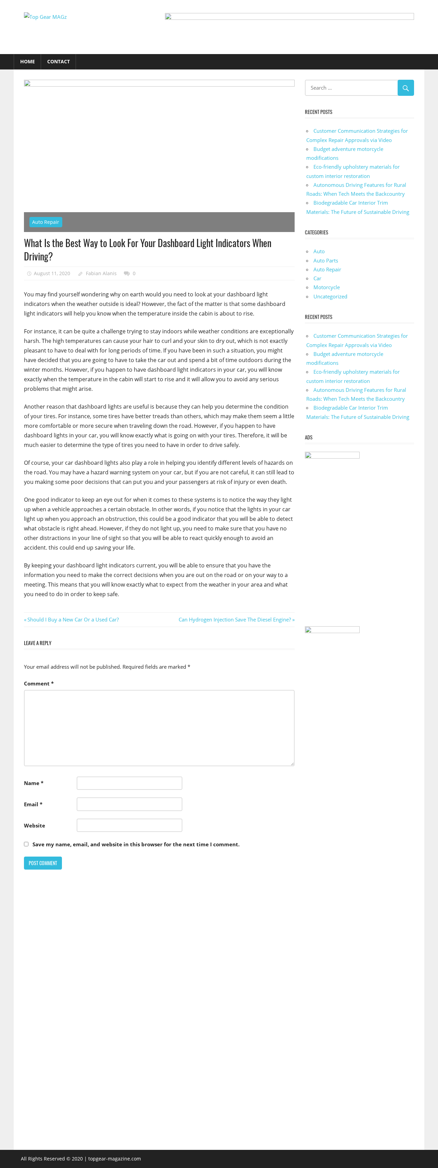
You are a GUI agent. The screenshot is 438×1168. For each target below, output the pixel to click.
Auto (319, 251)
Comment (39, 683)
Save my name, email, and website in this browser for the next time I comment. (136, 844)
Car (317, 278)
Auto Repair (45, 222)
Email (33, 804)
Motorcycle (326, 287)
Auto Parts (325, 260)
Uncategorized (330, 296)
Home (27, 61)
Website (34, 825)
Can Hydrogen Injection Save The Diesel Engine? (235, 619)
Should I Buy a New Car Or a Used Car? (73, 619)
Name (33, 783)
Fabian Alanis (101, 273)
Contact (58, 61)
